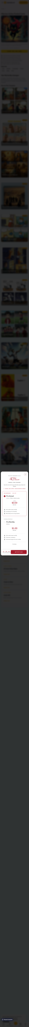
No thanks (14, 544)
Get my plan (19, 552)
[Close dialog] (25, 474)
